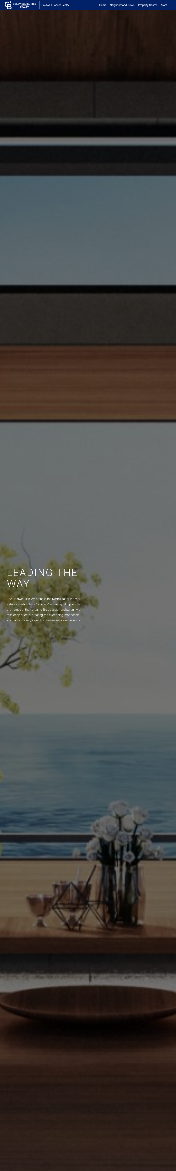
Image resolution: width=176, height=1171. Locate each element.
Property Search (147, 5)
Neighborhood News (122, 5)
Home (102, 5)
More (165, 6)
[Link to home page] (22, 5)
